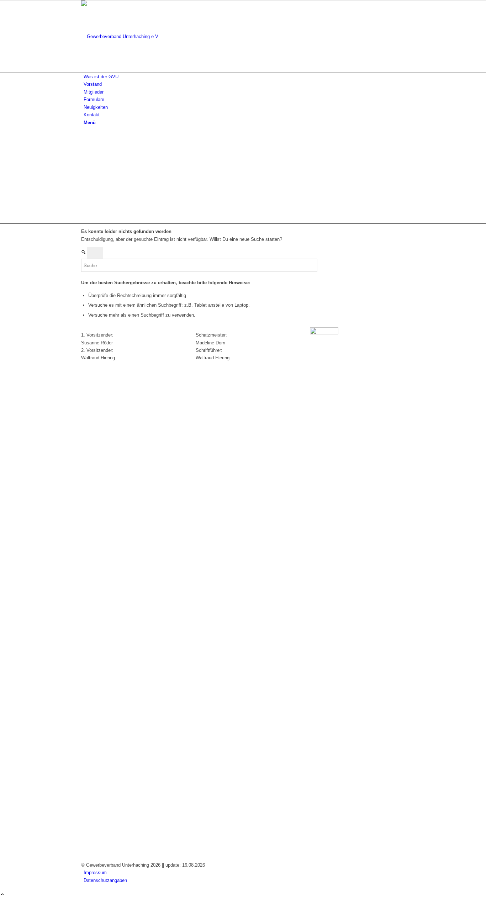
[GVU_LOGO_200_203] (134, 36)
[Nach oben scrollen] (2, 895)
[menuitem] (244, 76)
